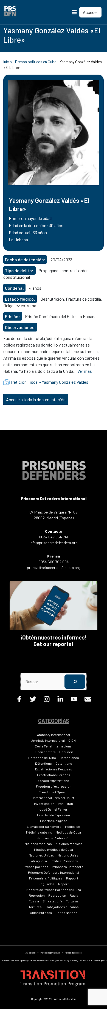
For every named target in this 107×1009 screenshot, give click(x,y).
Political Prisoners (64, 861)
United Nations (66, 912)
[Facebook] (19, 700)
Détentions (43, 763)
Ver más (84, 371)
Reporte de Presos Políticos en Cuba (53, 889)
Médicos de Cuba (68, 832)
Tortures (35, 907)
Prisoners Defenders (67, 867)
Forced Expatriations (53, 780)
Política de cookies (73, 952)
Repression (57, 895)
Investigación (44, 803)
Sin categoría (52, 901)
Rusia (74, 895)
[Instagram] (46, 700)
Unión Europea (41, 912)
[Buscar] (74, 681)
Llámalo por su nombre (44, 826)
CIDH (72, 740)
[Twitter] (32, 700)
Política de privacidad (50, 952)
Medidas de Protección (53, 838)
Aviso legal (30, 952)
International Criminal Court (53, 798)
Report (63, 884)
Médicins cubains (39, 832)
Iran (61, 803)
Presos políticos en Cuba (36, 61)
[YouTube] (74, 700)
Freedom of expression (53, 786)
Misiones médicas (38, 844)
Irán (70, 803)
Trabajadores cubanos (62, 907)
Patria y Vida (38, 861)
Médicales (72, 826)
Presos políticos (36, 867)
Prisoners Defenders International (53, 872)
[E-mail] (87, 700)
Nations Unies (68, 855)
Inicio (7, 61)
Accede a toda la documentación (36, 399)
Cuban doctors (44, 752)
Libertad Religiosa (53, 821)
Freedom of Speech (54, 792)
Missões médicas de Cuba (53, 849)
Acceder (90, 12)
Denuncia (66, 752)
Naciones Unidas (41, 855)
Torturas (72, 901)
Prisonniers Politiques (46, 878)
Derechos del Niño (42, 757)
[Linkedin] (60, 700)
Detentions (63, 763)
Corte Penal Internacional (53, 746)
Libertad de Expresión (53, 815)
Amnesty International (53, 735)
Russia (34, 901)
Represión (37, 895)
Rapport (72, 878)
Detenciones (69, 757)
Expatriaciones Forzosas (53, 769)
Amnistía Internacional (48, 740)
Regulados (46, 884)
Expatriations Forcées (53, 775)
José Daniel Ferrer (53, 809)
